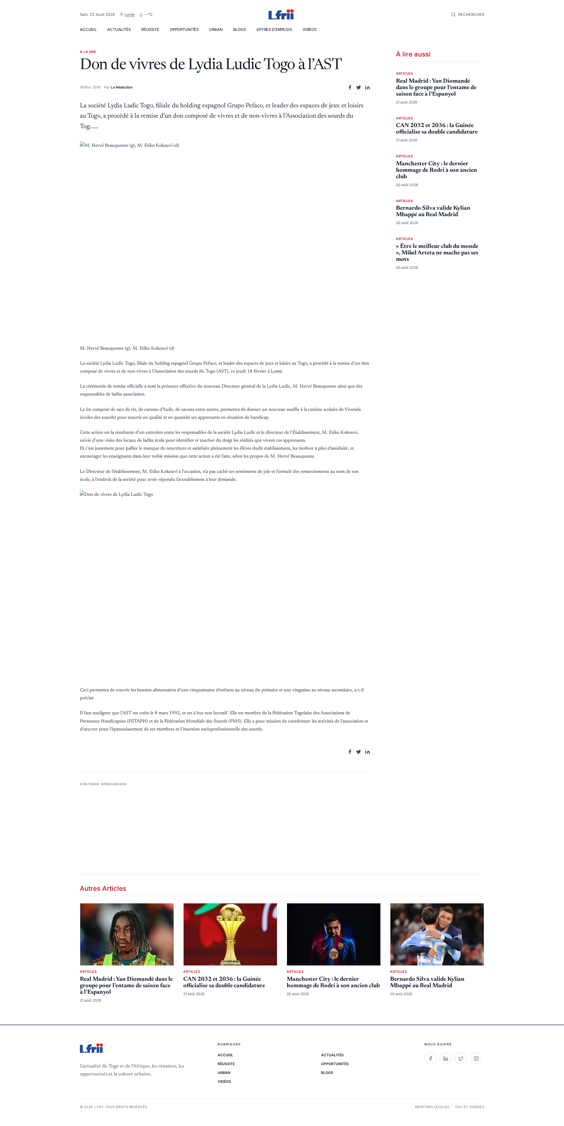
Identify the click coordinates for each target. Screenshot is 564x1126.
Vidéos (309, 29)
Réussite (150, 29)
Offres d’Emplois (274, 29)
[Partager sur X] (358, 87)
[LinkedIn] (445, 1058)
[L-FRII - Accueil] (282, 15)
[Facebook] (430, 1058)
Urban (215, 29)
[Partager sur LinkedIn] (367, 87)
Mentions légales (432, 1107)
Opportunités (184, 29)
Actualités (119, 29)
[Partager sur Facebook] (349, 87)
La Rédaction (121, 87)
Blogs (239, 29)
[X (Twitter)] (461, 1058)
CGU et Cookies (469, 1107)
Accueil (88, 29)
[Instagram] (476, 1058)
